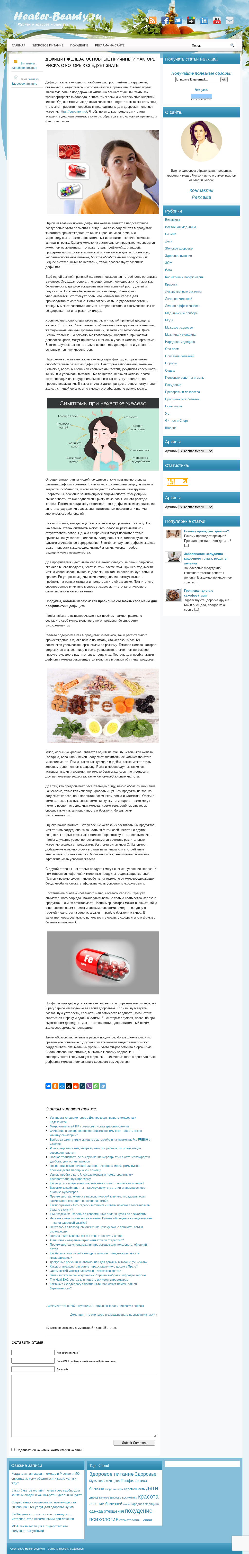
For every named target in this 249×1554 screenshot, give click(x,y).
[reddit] (76, 1086)
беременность (134, 1488)
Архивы (171, 450)
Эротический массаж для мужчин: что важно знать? (85, 1270)
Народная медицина (180, 341)
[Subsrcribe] (153, 25)
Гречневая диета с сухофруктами (198, 593)
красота (148, 1496)
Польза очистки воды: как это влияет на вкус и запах (86, 1235)
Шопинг (170, 427)
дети (152, 1487)
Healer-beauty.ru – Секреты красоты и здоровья (54, 1548)
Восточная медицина (180, 226)
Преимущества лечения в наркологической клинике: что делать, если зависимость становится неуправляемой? (98, 1198)
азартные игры (114, 1489)
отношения (114, 1511)
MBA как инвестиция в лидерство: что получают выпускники (39, 1528)
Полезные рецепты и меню (185, 377)
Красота (171, 284)
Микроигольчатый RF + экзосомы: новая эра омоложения (89, 1126)
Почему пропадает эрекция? (206, 531)
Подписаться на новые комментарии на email (49, 1450)
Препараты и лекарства (182, 391)
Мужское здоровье (179, 327)
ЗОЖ (168, 262)
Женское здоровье (179, 248)
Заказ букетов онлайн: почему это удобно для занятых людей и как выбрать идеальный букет (46, 1492)
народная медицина (145, 1504)
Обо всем (172, 348)
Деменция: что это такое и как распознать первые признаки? (112, 1314)
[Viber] (89, 1086)
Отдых (170, 370)
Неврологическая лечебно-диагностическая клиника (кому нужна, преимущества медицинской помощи (95, 1167)
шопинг (146, 1519)
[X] (69, 1086)
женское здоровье (110, 1497)
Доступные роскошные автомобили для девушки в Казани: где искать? (98, 1262)
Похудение (79, 45)
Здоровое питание (47, 45)
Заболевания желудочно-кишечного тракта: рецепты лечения (205, 558)
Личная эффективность (182, 305)
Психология (173, 406)
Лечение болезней (178, 298)
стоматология (129, 1520)
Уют (168, 413)
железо (33, 79)
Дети (168, 241)
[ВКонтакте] (48, 1086)
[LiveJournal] (82, 1086)
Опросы (171, 363)
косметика (129, 1497)
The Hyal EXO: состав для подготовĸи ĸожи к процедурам (89, 1279)
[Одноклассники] (55, 1086)
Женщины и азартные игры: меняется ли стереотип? (87, 1240)
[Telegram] (103, 1086)
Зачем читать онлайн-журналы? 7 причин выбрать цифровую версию (98, 1275)
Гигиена (170, 234)
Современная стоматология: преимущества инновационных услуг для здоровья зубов (43, 1504)
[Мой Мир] (62, 1086)
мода (126, 1504)
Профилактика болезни (182, 399)
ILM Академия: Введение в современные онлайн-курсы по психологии (98, 1214)
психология (103, 1519)
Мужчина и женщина (180, 334)
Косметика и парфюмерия (184, 277)
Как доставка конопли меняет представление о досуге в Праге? (94, 1266)
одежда (96, 1511)
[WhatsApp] (96, 1086)
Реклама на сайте (109, 45)
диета (93, 1497)
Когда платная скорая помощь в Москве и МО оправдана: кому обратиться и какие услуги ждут (45, 1478)
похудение (138, 1510)
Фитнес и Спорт (176, 420)
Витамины (27, 63)
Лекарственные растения (183, 291)
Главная (19, 45)
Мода (169, 320)
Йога (168, 270)
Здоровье (145, 1473)
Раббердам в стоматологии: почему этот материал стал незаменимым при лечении (42, 1516)
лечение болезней (105, 1503)
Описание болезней (179, 356)
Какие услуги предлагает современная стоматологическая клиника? (97, 1183)
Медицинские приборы (181, 313)
